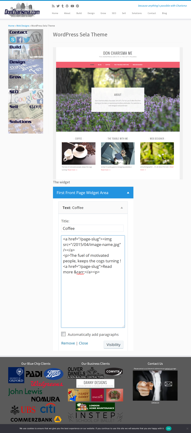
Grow (103, 13)
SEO (114, 13)
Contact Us (155, 402)
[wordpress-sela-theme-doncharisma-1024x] (118, 113)
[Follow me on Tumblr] (64, 6)
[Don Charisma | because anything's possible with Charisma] (22, 9)
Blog (164, 13)
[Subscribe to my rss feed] (54, 6)
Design (91, 13)
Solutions (137, 13)
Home (55, 13)
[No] (187, 428)
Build (79, 13)
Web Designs (22, 25)
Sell (124, 13)
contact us (168, 369)
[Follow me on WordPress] (68, 6)
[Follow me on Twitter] (59, 6)
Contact (152, 13)
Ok (168, 428)
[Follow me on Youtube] (73, 6)
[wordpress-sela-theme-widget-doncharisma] (93, 268)
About (67, 13)
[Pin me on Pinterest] (78, 6)
